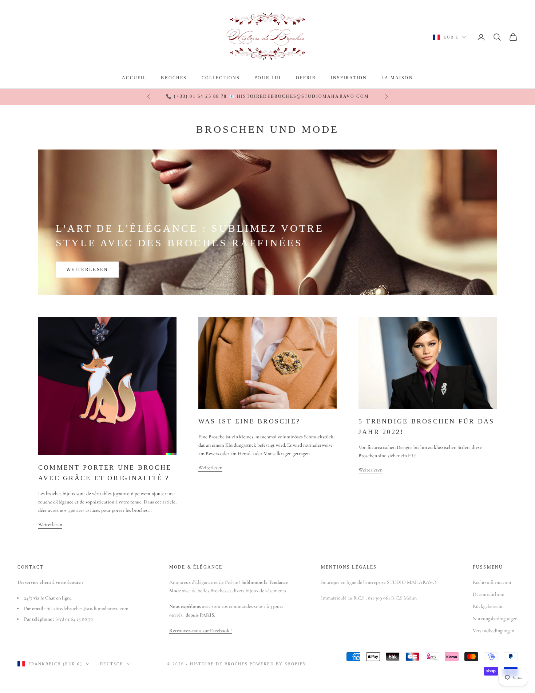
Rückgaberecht (488, 606)
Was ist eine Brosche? (249, 421)
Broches (174, 77)
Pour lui (267, 77)
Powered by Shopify (278, 664)
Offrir (306, 77)
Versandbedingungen (493, 631)
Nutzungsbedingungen (495, 619)
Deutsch (111, 664)
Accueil (134, 77)
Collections (221, 77)
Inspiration (349, 77)
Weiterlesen (87, 269)
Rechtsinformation (492, 582)
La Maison (397, 77)
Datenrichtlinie (488, 594)
